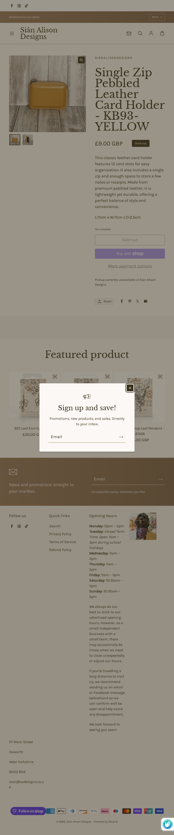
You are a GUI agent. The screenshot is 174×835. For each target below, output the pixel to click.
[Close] (130, 387)
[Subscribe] (121, 437)
